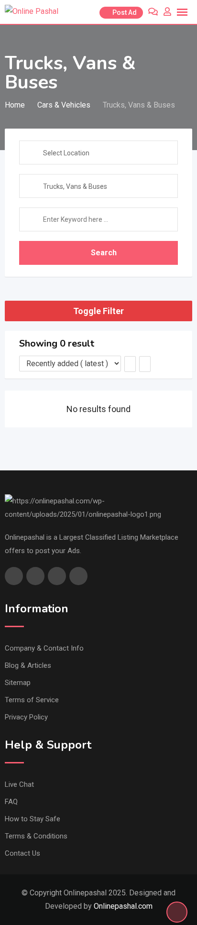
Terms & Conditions (36, 836)
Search (104, 252)
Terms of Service (32, 700)
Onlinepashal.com (123, 906)
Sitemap (18, 682)
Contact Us (22, 853)
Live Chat (19, 784)
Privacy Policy (26, 717)
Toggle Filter (98, 311)
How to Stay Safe (32, 819)
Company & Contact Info (44, 648)
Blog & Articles (28, 665)
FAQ (11, 801)
